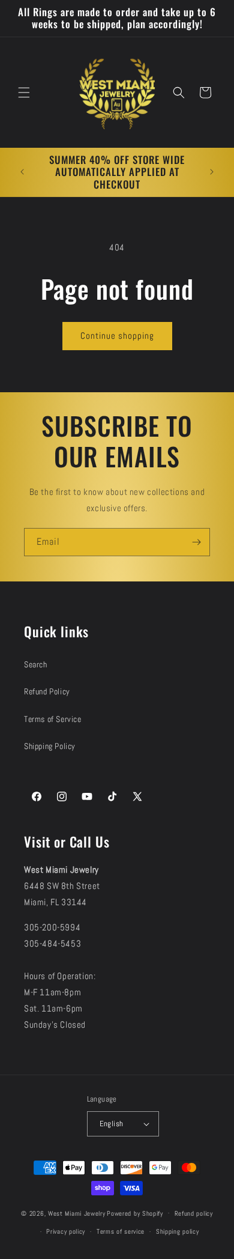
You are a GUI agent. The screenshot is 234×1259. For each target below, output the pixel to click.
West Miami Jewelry (77, 1213)
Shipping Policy (50, 746)
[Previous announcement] (22, 172)
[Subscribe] (196, 542)
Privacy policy (65, 1231)
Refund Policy (47, 691)
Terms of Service (53, 719)
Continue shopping (117, 335)
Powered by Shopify (135, 1213)
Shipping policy (177, 1231)
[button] (24, 92)
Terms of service (121, 1231)
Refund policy (194, 1213)
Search (35, 664)
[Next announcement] (212, 172)
